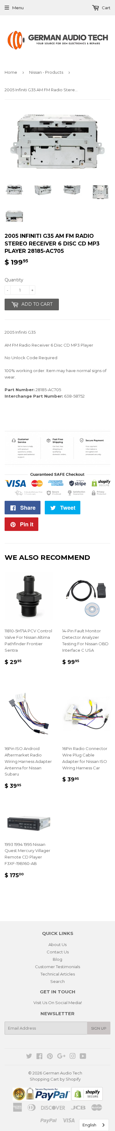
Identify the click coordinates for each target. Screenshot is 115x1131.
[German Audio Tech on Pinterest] (50, 1056)
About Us (57, 944)
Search (57, 981)
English (89, 1124)
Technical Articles (57, 974)
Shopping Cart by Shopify (55, 1079)
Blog (57, 959)
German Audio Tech (62, 1072)
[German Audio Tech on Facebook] (39, 1056)
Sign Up (98, 1028)
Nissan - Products (46, 72)
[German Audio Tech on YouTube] (83, 1056)
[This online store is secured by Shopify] (87, 1099)
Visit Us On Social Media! (57, 1002)
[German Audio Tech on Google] (61, 1056)
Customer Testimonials (57, 966)
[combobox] (94, 1125)
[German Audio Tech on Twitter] (29, 1056)
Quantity (14, 280)
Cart (105, 7)
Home (11, 72)
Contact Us (58, 951)
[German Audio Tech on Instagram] (73, 1056)
